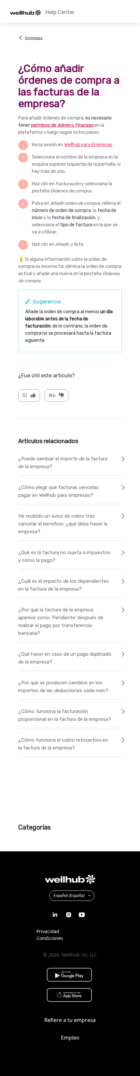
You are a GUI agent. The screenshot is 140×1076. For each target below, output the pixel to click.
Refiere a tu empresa (70, 1020)
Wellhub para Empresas (88, 144)
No (52, 395)
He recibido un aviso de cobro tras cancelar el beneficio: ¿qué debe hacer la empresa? (62, 524)
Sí (24, 395)
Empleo (70, 1037)
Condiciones (49, 938)
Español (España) (69, 895)
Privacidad (47, 931)
